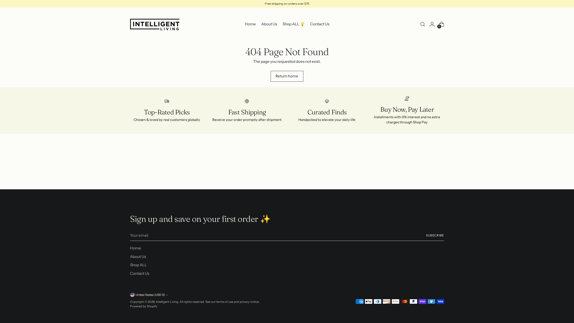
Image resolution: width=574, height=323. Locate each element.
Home (135, 248)
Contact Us (139, 273)
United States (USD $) (150, 295)
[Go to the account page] (432, 24)
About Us (138, 256)
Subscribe (435, 235)
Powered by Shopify (143, 306)
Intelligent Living (167, 301)
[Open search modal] (422, 24)
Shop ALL (138, 265)
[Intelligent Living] (154, 24)
